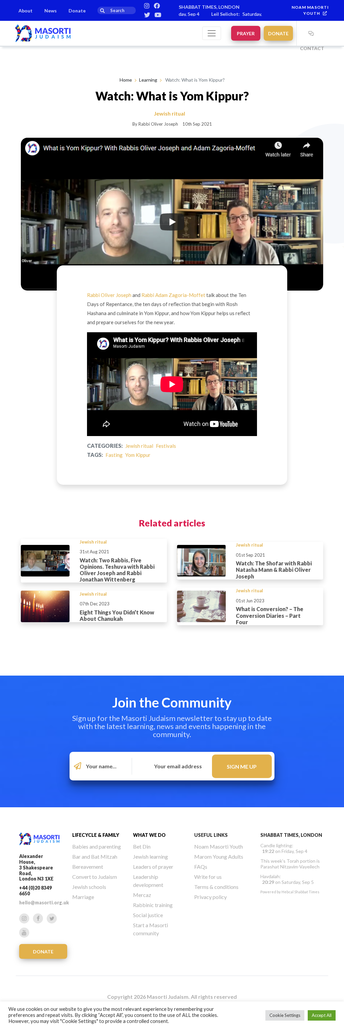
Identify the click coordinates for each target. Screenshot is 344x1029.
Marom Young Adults (218, 856)
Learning (148, 80)
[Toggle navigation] (211, 33)
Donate (77, 10)
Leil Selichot (213, 14)
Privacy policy (210, 897)
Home (126, 80)
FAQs (200, 866)
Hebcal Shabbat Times (300, 892)
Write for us (208, 876)
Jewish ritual (139, 446)
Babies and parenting (96, 846)
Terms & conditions (216, 887)
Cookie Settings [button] (284, 1015)
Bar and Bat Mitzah (94, 856)
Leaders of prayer (153, 866)
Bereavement (87, 866)
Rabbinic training (153, 905)
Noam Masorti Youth (218, 846)
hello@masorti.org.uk (44, 902)
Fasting (114, 455)
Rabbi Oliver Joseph (109, 295)
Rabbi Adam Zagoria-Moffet (173, 295)
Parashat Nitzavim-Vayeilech (289, 866)
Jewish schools (89, 887)
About (25, 10)
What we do (149, 835)
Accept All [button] (322, 1015)
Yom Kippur (137, 455)
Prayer (246, 33)
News (50, 10)
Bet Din (141, 846)
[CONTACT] (311, 33)
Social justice (148, 915)
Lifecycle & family (95, 835)
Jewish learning (150, 856)
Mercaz (142, 895)
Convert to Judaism (94, 876)
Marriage (83, 897)
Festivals (166, 446)
